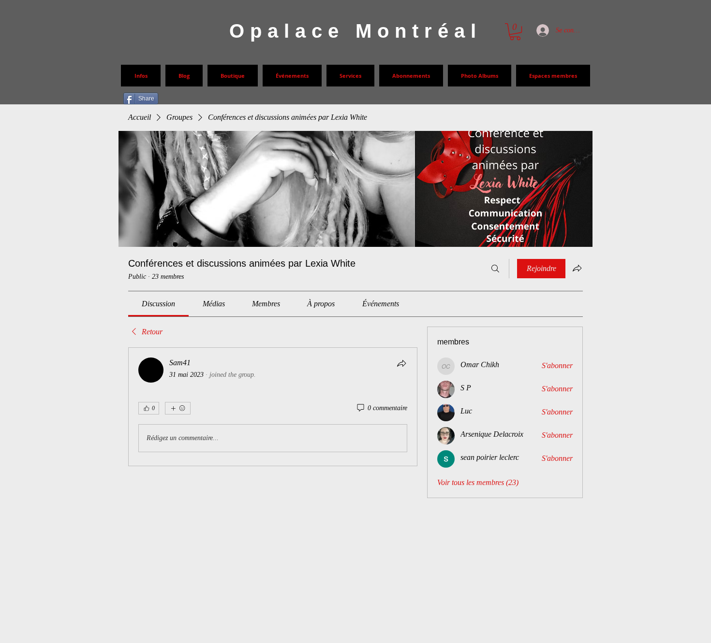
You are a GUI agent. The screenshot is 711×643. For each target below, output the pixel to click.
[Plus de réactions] (178, 408)
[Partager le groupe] (577, 268)
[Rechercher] (495, 268)
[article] (272, 406)
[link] (158, 304)
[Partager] (401, 363)
